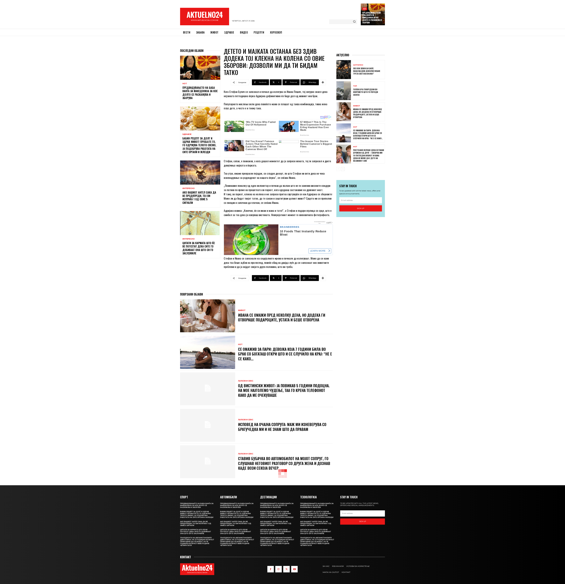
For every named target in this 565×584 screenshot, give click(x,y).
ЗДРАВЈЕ (186, 134)
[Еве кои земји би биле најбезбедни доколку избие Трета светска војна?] (343, 69)
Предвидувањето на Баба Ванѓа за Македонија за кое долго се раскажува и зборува (372, 17)
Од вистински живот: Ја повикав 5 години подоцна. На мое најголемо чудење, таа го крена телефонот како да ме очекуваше (284, 390)
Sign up (360, 208)
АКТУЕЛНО (358, 65)
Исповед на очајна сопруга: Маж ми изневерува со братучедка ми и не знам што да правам (282, 427)
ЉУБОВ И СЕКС (245, 381)
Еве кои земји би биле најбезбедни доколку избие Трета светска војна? (366, 71)
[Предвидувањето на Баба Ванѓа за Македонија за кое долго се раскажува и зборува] (200, 68)
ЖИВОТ (241, 310)
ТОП (355, 86)
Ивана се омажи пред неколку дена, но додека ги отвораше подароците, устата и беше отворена (281, 317)
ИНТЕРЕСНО (188, 188)
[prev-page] (338, 169)
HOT (364, 8)
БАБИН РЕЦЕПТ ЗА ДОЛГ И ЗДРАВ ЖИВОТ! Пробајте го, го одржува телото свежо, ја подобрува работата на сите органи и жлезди (199, 145)
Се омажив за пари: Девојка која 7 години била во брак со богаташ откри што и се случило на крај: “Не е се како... (285, 353)
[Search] (354, 21)
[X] (286, 569)
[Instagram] (278, 569)
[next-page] (343, 169)
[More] (323, 82)
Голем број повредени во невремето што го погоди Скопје (365, 92)
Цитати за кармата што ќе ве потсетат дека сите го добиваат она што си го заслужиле (198, 248)
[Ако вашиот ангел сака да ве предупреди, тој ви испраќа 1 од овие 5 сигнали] (200, 172)
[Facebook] (270, 569)
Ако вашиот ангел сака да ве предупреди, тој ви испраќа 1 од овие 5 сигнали (199, 197)
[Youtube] (294, 569)
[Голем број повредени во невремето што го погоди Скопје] (343, 90)
